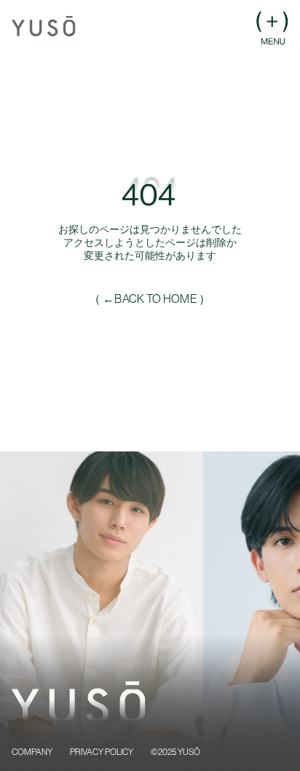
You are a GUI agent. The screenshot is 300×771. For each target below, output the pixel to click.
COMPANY (32, 752)
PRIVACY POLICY (101, 752)
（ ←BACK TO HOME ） (149, 298)
